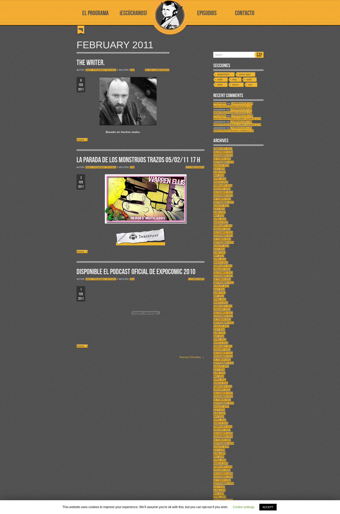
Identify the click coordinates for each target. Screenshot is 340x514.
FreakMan (219, 103)
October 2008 (222, 480)
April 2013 (219, 299)
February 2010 (222, 426)
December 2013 (223, 272)
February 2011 (222, 386)
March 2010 (220, 423)
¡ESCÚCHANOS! (133, 13)
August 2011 (221, 366)
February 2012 (222, 346)
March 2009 (220, 463)
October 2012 (222, 319)
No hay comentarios (157, 70)
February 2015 (222, 225)
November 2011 (223, 356)
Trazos (235, 84)
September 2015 (223, 202)
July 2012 (219, 329)
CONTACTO (244, 13)
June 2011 (219, 373)
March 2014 (220, 262)
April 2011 (219, 379)
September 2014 (223, 242)
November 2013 (223, 276)
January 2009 (222, 470)
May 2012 (218, 336)
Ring (234, 79)
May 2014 (218, 255)
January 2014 (222, 269)
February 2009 (222, 466)
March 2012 (220, 342)
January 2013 (222, 309)
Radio (220, 79)
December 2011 (223, 353)
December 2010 (223, 393)
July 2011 (219, 369)
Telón (220, 84)
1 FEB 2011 (81, 294)
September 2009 (223, 443)
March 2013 (220, 302)
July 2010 (219, 409)
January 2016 (222, 188)
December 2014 (223, 232)
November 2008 (223, 476)
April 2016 (219, 178)
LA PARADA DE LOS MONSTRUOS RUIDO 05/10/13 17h (233, 105)
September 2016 (223, 162)
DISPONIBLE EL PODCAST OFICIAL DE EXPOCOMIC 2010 (136, 271)
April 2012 (219, 339)
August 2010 (221, 406)
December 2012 (223, 312)
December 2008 (223, 473)
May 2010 (218, 416)
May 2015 (218, 215)
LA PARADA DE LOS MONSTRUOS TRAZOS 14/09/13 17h (233, 129)
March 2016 (220, 182)
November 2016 (223, 155)
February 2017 (222, 148)
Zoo (132, 70)
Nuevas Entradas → (191, 357)
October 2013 (222, 279)
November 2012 (223, 316)
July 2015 (219, 209)
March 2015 (220, 222)
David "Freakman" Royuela (100, 70)
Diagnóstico (223, 74)
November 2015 (223, 195)
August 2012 (221, 326)
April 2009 (219, 460)
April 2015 (219, 219)
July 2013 (219, 289)
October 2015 (222, 199)
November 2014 (223, 235)
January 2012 (222, 349)
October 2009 (222, 440)
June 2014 (219, 252)
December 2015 (223, 192)
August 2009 (221, 446)
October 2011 (222, 359)
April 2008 (219, 496)
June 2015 (219, 212)
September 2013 (223, 282)
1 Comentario (196, 279)
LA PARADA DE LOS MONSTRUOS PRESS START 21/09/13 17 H (237, 117)
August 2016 (221, 165)
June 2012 (219, 332)
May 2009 (218, 456)
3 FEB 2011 (81, 182)
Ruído (249, 79)
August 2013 (221, 286)
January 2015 (222, 229)
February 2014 (222, 265)
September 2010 (223, 403)
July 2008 (219, 486)
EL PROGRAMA (95, 13)
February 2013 (222, 306)
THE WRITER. (91, 62)
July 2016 (219, 168)
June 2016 (219, 172)
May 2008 (218, 493)
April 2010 (219, 419)
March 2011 (220, 383)
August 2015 (221, 205)
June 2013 (219, 292)
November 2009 (223, 436)
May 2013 (218, 296)
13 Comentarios (195, 167)
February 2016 (222, 185)
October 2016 (222, 158)
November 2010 (223, 396)
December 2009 (223, 433)
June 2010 (219, 413)
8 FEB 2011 (81, 85)
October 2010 (222, 399)
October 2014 (222, 239)
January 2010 (222, 430)
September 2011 (223, 363)
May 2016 (218, 175)
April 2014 (219, 259)
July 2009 (219, 450)
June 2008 (219, 490)
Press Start (244, 74)
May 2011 (218, 376)
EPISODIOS (207, 13)
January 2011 (221, 389)
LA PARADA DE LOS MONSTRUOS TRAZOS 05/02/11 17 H (138, 160)
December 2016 (223, 152)
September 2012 (223, 322)
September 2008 (223, 483)
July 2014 (219, 249)
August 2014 (221, 245)
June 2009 (219, 453)
